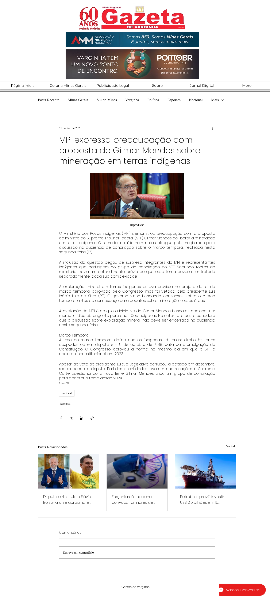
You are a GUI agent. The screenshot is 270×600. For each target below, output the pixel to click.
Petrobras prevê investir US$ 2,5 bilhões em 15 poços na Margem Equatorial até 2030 (202, 499)
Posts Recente (48, 100)
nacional (67, 393)
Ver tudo (231, 446)
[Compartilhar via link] (92, 418)
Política (153, 100)
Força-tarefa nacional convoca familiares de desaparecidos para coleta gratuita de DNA (133, 499)
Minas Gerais (78, 100)
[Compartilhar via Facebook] (61, 418)
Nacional (196, 100)
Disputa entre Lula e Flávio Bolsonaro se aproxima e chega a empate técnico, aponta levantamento (67, 499)
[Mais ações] (212, 128)
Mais (215, 100)
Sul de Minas (107, 100)
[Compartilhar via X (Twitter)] (71, 418)
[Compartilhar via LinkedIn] (82, 418)
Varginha (132, 100)
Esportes (174, 100)
